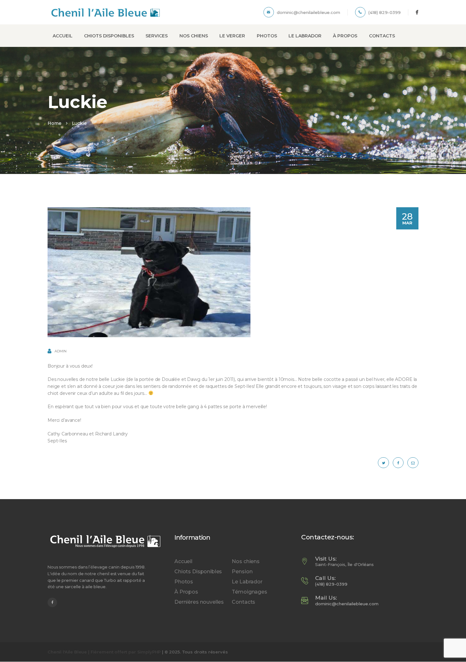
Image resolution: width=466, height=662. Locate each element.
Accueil (183, 561)
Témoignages (249, 592)
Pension (242, 572)
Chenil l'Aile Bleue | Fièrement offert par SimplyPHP (104, 651)
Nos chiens (246, 561)
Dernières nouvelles (199, 602)
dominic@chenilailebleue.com (347, 603)
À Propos (186, 592)
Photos (183, 582)
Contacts (243, 602)
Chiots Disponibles (198, 572)
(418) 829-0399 (331, 584)
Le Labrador (247, 582)
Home (54, 123)
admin (60, 351)
